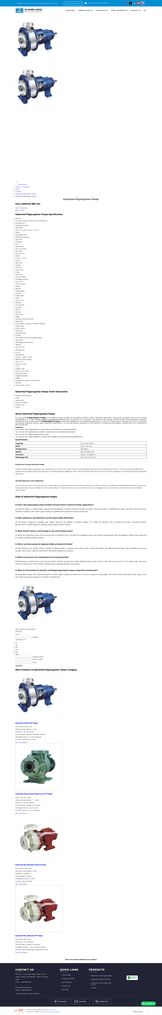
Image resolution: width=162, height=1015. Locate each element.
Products (18, 191)
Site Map (65, 989)
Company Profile (85, 10)
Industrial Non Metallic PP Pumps (29, 936)
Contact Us (135, 10)
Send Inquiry (22, 184)
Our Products (102, 10)
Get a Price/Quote (21, 208)
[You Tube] (139, 5)
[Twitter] (130, 5)
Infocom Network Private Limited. (51, 1011)
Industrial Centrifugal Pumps (101, 976)
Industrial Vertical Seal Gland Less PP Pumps (33, 794)
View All (94, 988)
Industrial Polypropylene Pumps (25, 194)
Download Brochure (74, 3)
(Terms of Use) (52, 1009)
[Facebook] (126, 5)
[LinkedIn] (134, 5)
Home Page (70, 10)
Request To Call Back (22, 187)
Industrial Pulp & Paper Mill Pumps (101, 984)
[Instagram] (143, 5)
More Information (119, 10)
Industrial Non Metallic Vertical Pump (30, 865)
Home (17, 189)
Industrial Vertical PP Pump (26, 723)
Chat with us (150, 1003)
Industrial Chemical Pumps (101, 979)
